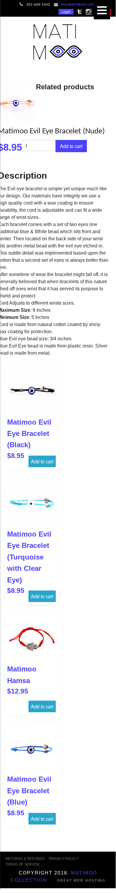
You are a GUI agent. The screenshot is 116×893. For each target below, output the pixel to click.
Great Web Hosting (81, 880)
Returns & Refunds (25, 859)
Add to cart (71, 146)
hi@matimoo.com (78, 4)
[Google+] (92, 11)
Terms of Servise (22, 864)
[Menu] (102, 11)
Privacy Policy (63, 859)
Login (66, 12)
